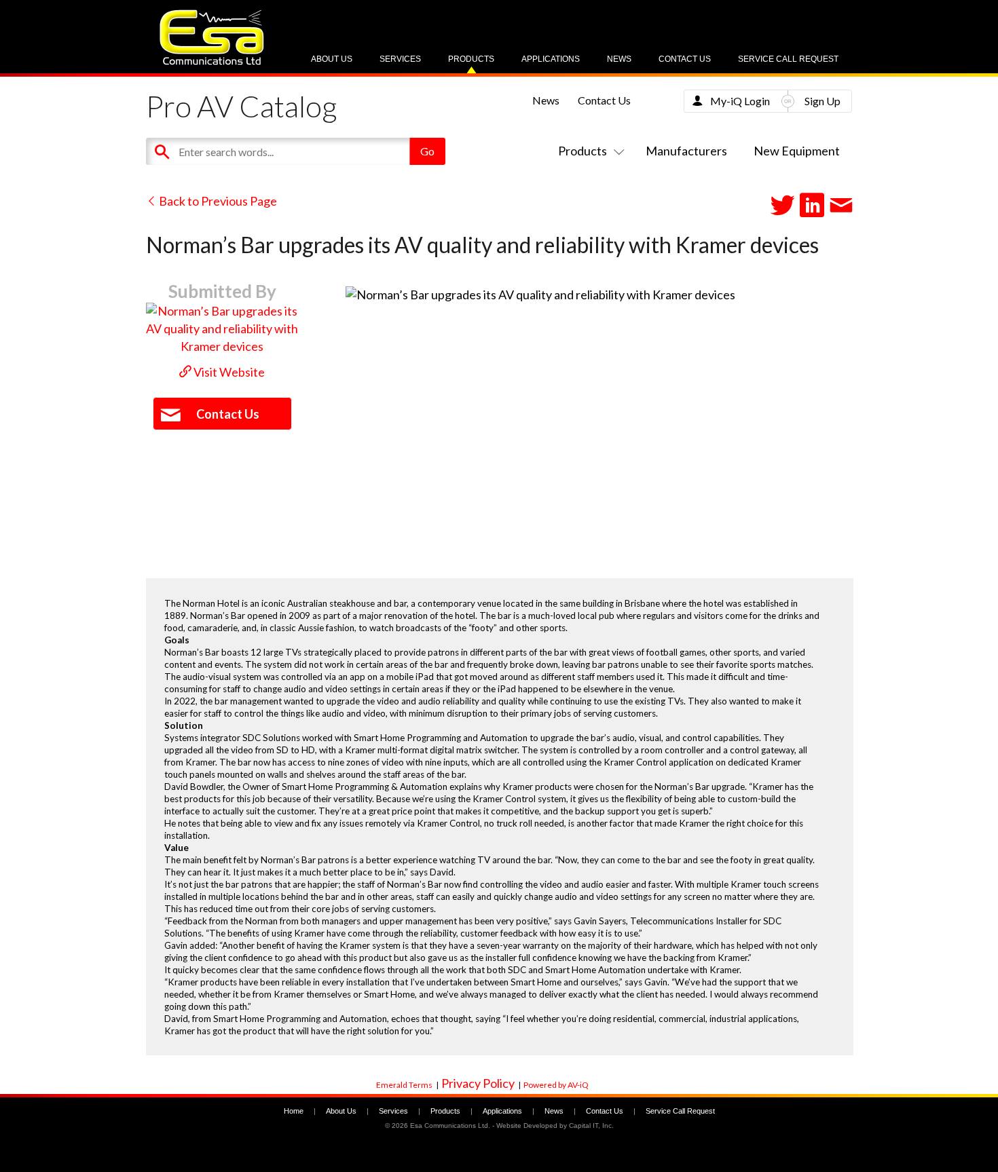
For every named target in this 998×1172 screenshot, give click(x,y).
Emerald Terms (404, 1085)
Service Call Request (788, 59)
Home (293, 1111)
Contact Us (685, 59)
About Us (331, 59)
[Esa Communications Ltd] (212, 61)
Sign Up (822, 100)
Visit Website (228, 371)
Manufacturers (686, 150)
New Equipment (797, 150)
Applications (550, 59)
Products (471, 59)
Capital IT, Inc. (591, 1125)
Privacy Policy (478, 1083)
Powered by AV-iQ (556, 1085)
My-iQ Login (740, 100)
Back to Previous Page (217, 200)
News (619, 59)
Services (400, 59)
